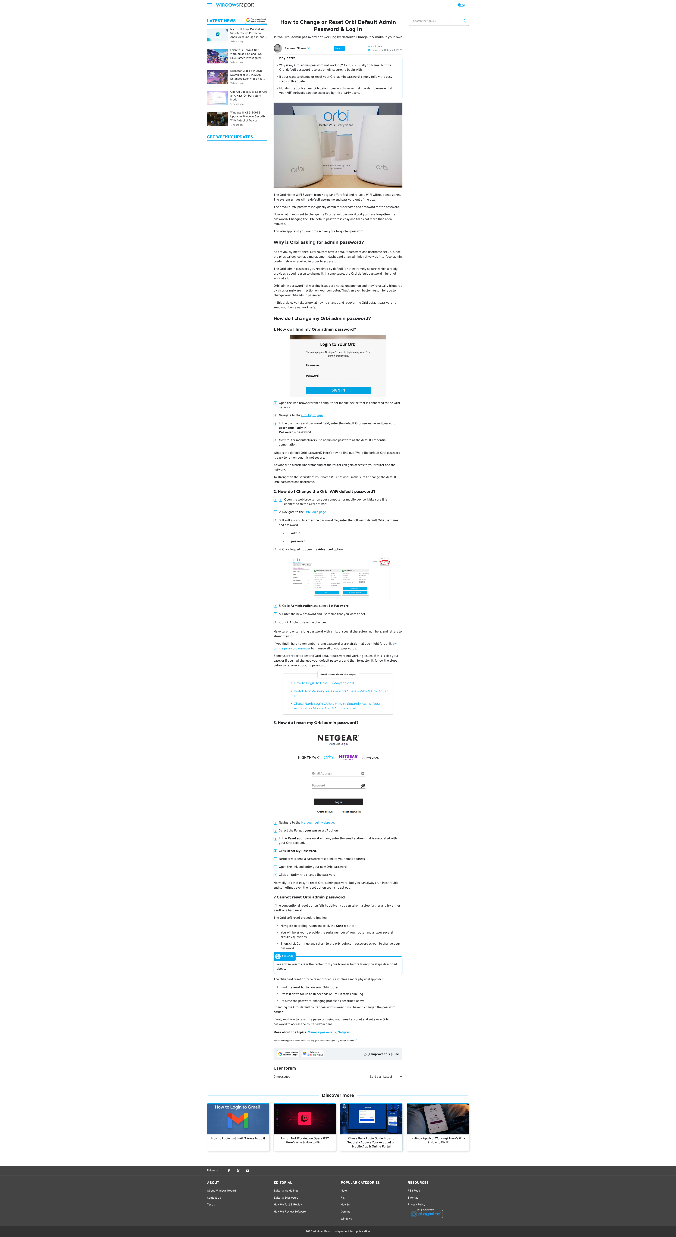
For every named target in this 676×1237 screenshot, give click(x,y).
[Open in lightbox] (338, 366)
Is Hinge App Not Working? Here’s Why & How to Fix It (438, 1141)
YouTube (247, 1170)
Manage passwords (322, 1032)
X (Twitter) (238, 1170)
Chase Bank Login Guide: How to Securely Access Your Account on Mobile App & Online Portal (371, 1143)
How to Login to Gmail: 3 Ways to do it (324, 683)
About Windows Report (221, 1191)
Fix (343, 1198)
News (344, 1191)
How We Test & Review (288, 1205)
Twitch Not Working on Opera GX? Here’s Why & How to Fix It (305, 1141)
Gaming (345, 1212)
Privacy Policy (416, 1205)
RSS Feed (414, 1191)
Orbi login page (312, 415)
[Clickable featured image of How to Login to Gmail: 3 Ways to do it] (238, 1119)
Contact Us (214, 1198)
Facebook (228, 1170)
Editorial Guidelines (286, 1191)
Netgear (344, 1032)
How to (339, 48)
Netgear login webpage (317, 823)
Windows (346, 1219)
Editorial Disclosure (286, 1198)
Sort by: (375, 1077)
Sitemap (413, 1198)
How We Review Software (290, 1212)
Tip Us (211, 1205)
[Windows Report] (235, 5)
